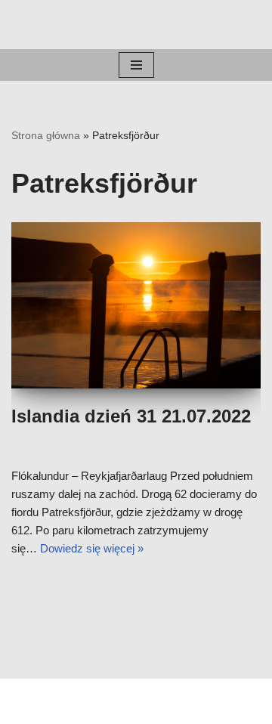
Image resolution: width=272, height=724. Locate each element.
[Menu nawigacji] (136, 65)
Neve (73, 708)
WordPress (185, 708)
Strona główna (45, 135)
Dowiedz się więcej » (92, 548)
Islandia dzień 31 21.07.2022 (131, 416)
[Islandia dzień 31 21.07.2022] (136, 305)
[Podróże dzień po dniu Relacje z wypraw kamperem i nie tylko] (136, 25)
